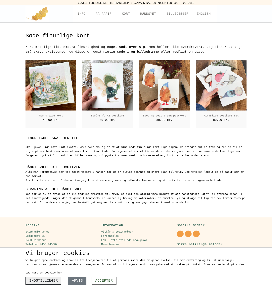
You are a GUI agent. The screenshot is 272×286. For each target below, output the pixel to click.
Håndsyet (148, 14)
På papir (104, 14)
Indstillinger (43, 281)
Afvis (77, 281)
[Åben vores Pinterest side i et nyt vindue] (196, 234)
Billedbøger (177, 14)
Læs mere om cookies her (43, 272)
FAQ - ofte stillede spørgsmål (124, 240)
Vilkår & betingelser (117, 231)
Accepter (104, 281)
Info (81, 14)
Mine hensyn (110, 244)
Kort (126, 14)
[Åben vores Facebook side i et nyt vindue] (188, 234)
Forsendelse (110, 236)
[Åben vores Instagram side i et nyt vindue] (180, 234)
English (204, 14)
